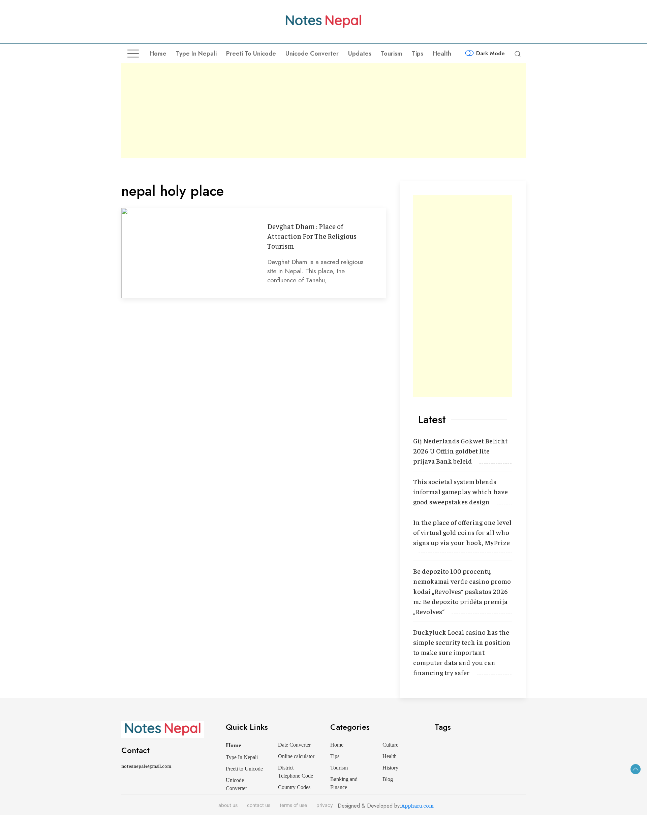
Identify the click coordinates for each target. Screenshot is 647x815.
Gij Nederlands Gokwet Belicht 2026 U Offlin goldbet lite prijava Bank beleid (460, 450)
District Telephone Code (295, 772)
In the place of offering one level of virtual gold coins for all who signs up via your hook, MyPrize (462, 532)
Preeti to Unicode (251, 53)
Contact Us (258, 805)
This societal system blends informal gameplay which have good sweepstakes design (460, 491)
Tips (417, 53)
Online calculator (296, 756)
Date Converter (294, 745)
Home (158, 53)
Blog (387, 779)
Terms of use (293, 805)
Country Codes (294, 787)
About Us (228, 805)
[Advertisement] (323, 110)
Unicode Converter (312, 53)
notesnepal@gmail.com (146, 766)
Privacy (324, 805)
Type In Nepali (196, 53)
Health (442, 53)
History (390, 768)
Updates (359, 53)
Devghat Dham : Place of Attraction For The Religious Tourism (312, 236)
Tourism (391, 53)
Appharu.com (417, 805)
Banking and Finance (344, 783)
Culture (390, 745)
